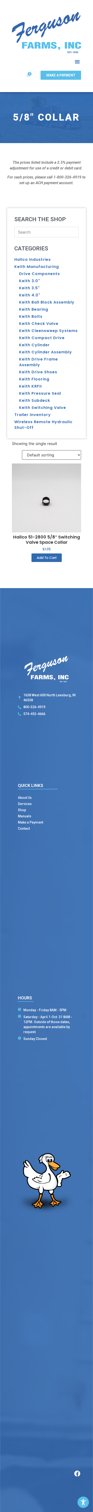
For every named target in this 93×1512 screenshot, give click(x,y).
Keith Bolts (30, 316)
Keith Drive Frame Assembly (38, 362)
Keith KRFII (30, 386)
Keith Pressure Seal (40, 393)
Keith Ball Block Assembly (46, 302)
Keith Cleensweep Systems (48, 330)
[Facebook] (77, 1473)
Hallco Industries (32, 259)
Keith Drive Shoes (38, 372)
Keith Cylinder (34, 345)
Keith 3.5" (29, 288)
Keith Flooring (34, 379)
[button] (77, 62)
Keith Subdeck (34, 400)
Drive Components (39, 273)
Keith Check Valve (38, 323)
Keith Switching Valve (42, 407)
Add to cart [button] (47, 557)
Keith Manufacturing (36, 266)
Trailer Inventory (32, 414)
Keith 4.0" (29, 295)
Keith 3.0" (29, 281)
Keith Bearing (33, 309)
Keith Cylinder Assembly (45, 352)
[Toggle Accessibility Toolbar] (83, 1502)
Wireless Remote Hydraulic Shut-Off (43, 424)
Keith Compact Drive (42, 338)
